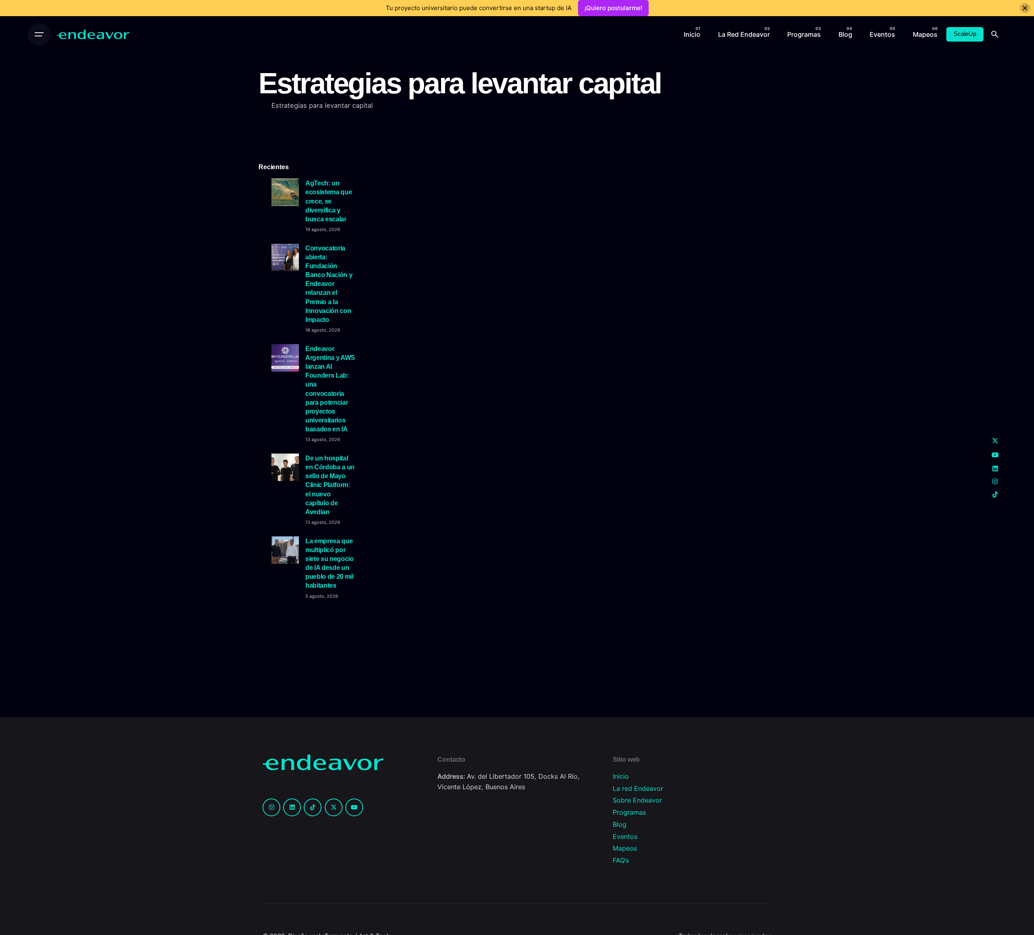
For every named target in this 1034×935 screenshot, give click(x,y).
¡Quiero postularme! (613, 8)
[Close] (1025, 8)
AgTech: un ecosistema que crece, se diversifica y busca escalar (328, 201)
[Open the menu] (39, 34)
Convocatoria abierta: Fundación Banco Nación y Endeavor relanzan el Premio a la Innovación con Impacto (328, 283)
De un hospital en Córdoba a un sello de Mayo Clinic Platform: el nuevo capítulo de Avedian (330, 484)
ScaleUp (965, 34)
